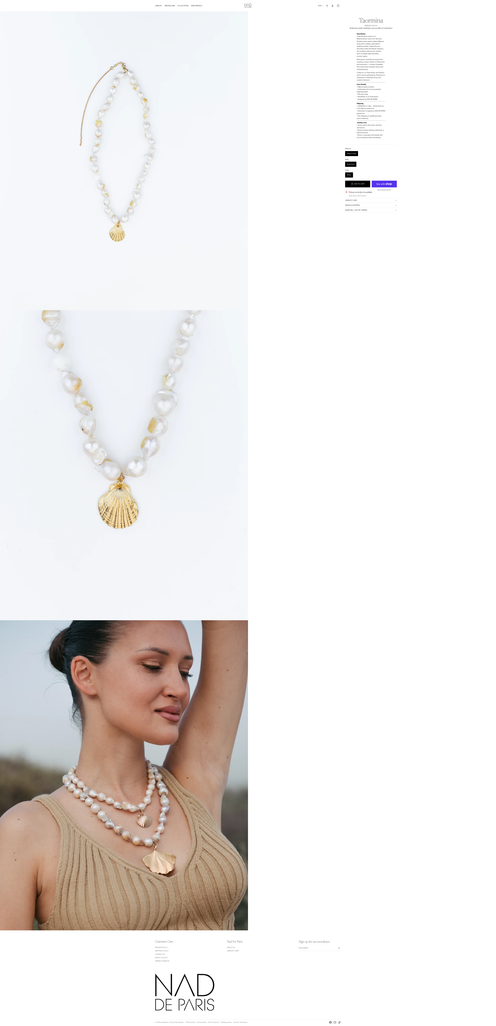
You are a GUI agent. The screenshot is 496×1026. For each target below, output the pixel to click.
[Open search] (327, 6)
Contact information (240, 1022)
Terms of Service (162, 961)
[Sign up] (338, 948)
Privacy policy (202, 1022)
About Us (231, 947)
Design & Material (352, 205)
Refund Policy (161, 947)
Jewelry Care (351, 200)
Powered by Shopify (176, 1022)
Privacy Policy (161, 958)
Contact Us (160, 954)
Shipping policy (226, 1022)
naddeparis (165, 1022)
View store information (357, 196)
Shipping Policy (162, 951)
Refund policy (191, 1022)
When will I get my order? (356, 210)
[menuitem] (158, 6)
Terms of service (213, 1022)
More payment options (384, 189)
